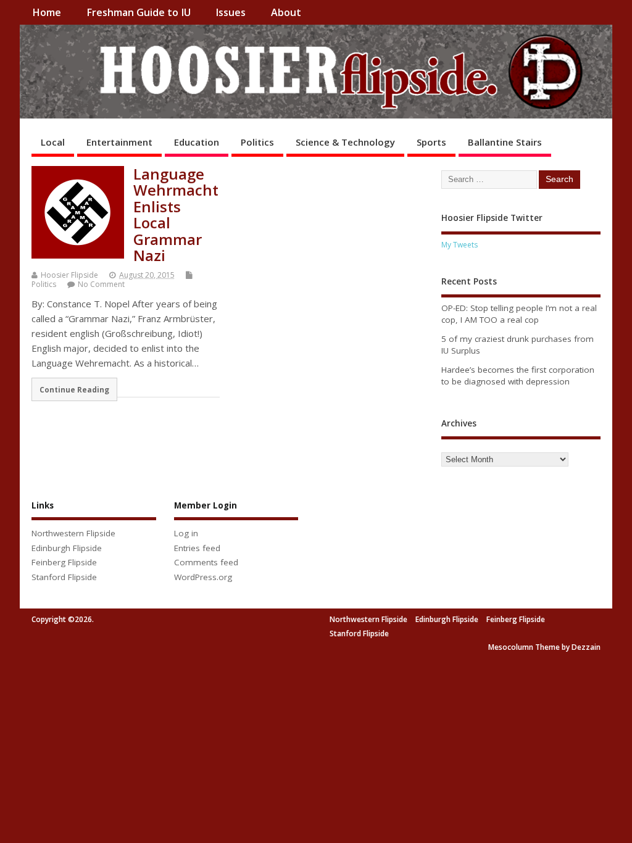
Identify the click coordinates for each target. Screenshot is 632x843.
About (286, 12)
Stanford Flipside (64, 577)
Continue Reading (74, 389)
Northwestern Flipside (73, 533)
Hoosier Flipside (69, 275)
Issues (230, 12)
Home (46, 12)
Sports (431, 142)
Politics (257, 142)
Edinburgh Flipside (66, 548)
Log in (186, 533)
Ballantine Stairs (505, 142)
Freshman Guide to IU (138, 12)
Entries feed (197, 548)
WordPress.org (203, 577)
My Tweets (459, 244)
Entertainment (119, 142)
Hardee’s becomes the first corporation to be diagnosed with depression (517, 375)
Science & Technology (345, 142)
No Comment (101, 284)
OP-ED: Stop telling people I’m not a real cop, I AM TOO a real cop (519, 313)
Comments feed (206, 562)
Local (53, 142)
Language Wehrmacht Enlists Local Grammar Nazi (175, 214)
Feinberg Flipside (64, 562)
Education (196, 142)
